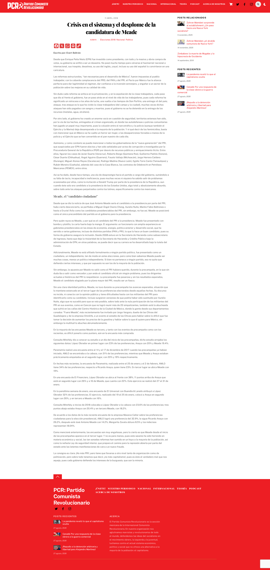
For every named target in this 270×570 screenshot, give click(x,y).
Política (129, 39)
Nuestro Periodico (133, 4)
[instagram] (251, 4)
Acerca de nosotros (214, 4)
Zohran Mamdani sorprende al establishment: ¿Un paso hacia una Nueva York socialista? (195, 26)
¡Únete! (115, 4)
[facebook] (244, 4)
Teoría (183, 4)
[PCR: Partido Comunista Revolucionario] (28, 9)
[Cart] (231, 4)
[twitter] (237, 4)
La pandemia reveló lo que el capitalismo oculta (201, 75)
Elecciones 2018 (107, 39)
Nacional (152, 4)
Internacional (168, 4)
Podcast (194, 4)
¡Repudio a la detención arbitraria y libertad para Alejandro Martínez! (199, 105)
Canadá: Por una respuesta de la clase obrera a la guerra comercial (196, 90)
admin (93, 40)
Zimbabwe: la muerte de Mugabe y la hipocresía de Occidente (195, 55)
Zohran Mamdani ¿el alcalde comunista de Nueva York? (201, 42)
